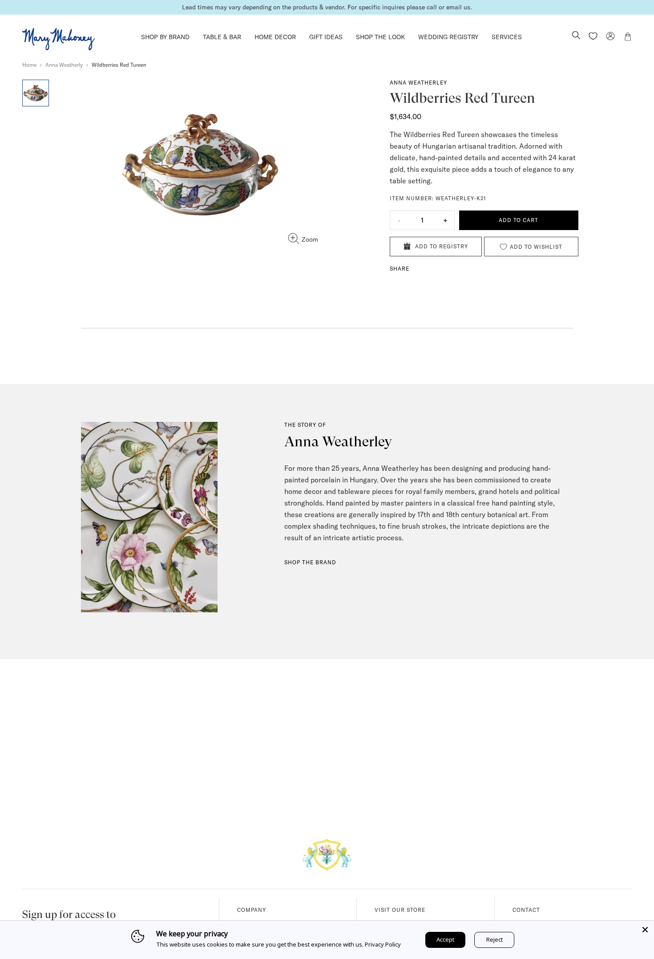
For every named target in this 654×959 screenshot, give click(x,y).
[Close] (645, 929)
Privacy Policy (383, 944)
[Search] (576, 36)
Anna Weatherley (418, 82)
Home (29, 64)
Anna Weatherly (64, 64)
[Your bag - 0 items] (628, 38)
